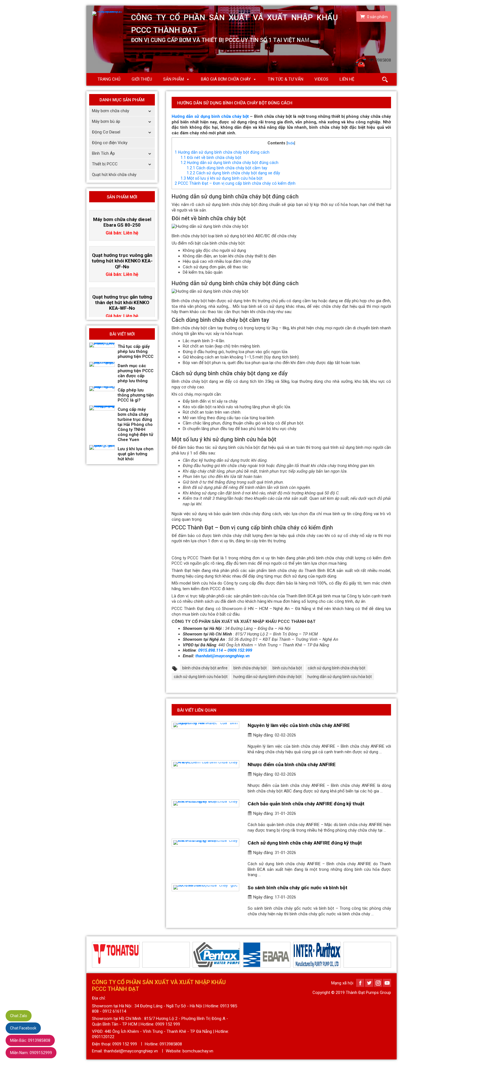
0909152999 (31, 1052)
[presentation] (95, 955)
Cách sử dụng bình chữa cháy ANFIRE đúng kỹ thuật (305, 843)
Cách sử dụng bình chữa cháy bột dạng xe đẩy (233, 173)
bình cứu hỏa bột (287, 668)
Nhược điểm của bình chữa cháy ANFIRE (292, 764)
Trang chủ (109, 79)
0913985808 (30, 1040)
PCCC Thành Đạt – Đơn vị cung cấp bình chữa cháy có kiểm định (235, 183)
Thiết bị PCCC (105, 163)
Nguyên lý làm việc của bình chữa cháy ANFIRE (299, 725)
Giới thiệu (142, 79)
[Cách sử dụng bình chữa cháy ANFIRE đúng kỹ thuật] (205, 842)
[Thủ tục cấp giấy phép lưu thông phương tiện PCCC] (102, 345)
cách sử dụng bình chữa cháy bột (336, 668)
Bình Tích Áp (103, 153)
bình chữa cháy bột (250, 668)
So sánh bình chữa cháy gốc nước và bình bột (297, 887)
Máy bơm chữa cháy (110, 110)
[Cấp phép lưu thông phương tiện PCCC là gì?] (102, 388)
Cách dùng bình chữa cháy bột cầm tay (227, 168)
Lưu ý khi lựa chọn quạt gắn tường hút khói (135, 453)
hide (290, 143)
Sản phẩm (173, 79)
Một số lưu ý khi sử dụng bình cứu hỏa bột (221, 178)
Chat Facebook (23, 1028)
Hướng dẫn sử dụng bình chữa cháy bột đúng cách (222, 152)
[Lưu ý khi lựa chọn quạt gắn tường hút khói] (102, 447)
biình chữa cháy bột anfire (205, 668)
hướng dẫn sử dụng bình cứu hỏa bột (339, 676)
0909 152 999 (124, 1044)
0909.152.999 (240, 650)
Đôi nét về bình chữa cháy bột (211, 157)
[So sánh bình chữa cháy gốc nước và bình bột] (205, 887)
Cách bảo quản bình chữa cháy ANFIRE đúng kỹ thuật (306, 803)
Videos (321, 79)
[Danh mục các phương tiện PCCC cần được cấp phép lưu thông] (102, 364)
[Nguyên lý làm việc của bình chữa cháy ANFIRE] (205, 725)
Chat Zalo (18, 1016)
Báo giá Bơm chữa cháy (226, 79)
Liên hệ (347, 79)
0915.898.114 (210, 650)
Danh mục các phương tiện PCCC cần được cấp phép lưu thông (135, 373)
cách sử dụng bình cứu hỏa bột (201, 676)
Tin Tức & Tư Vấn (285, 79)
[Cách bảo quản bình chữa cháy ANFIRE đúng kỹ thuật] (205, 803)
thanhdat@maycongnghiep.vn (222, 655)
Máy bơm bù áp (106, 121)
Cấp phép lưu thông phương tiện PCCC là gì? (136, 395)
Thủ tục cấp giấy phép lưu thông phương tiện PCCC (135, 351)
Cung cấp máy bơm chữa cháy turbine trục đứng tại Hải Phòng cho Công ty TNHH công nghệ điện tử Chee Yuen (135, 424)
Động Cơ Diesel (106, 132)
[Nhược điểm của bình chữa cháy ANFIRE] (205, 764)
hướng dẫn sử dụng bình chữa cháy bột (267, 676)
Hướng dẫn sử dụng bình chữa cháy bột (210, 116)
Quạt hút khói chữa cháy (114, 174)
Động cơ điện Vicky (109, 142)
